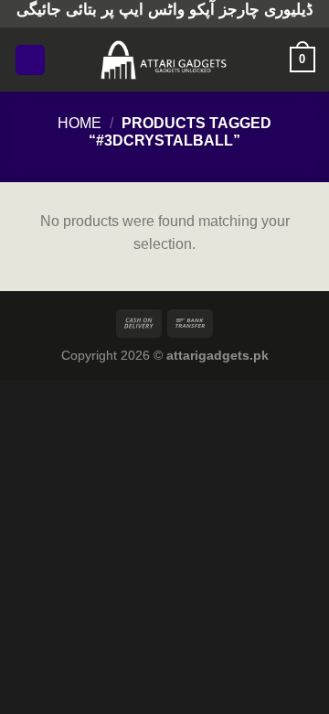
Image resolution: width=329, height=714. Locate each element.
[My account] (268, 59)
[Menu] (30, 60)
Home (79, 123)
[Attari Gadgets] (164, 59)
